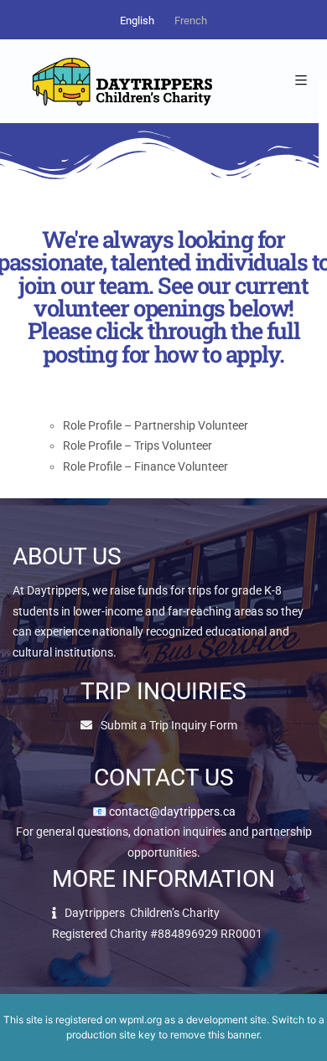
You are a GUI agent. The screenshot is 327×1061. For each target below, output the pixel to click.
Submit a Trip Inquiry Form (169, 725)
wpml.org (140, 1019)
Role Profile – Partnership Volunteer (155, 425)
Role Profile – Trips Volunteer (137, 445)
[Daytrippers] (121, 81)
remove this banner (214, 1034)
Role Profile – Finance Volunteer (145, 466)
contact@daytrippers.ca (172, 811)
